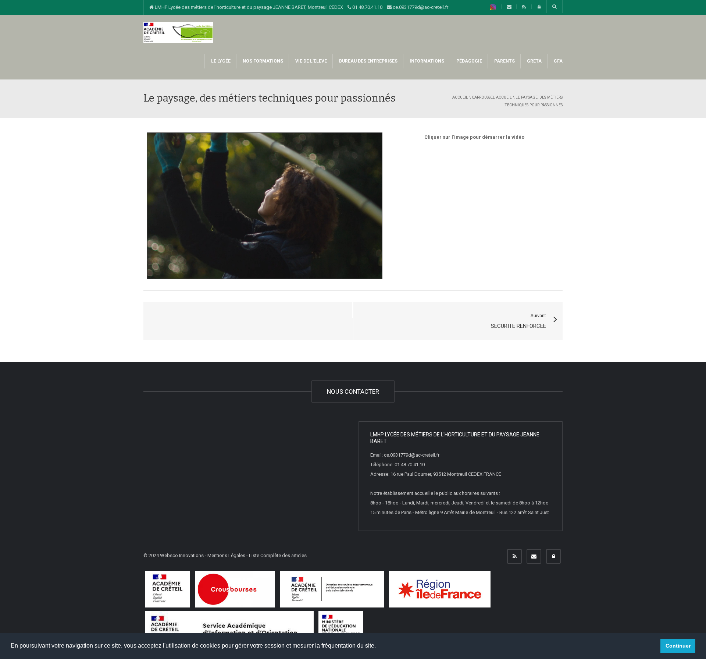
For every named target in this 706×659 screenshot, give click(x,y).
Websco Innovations (182, 555)
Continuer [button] (678, 646)
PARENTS (504, 61)
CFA (558, 61)
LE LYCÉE (220, 61)
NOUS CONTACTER (353, 391)
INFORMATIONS (426, 61)
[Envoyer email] (534, 556)
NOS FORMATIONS (262, 61)
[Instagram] (492, 7)
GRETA (534, 61)
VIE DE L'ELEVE (310, 61)
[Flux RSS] (514, 556)
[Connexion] (553, 556)
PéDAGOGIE (468, 61)
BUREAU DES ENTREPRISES (367, 61)
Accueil (460, 97)
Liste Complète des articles (278, 555)
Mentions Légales (226, 555)
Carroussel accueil (492, 97)
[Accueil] (178, 32)
